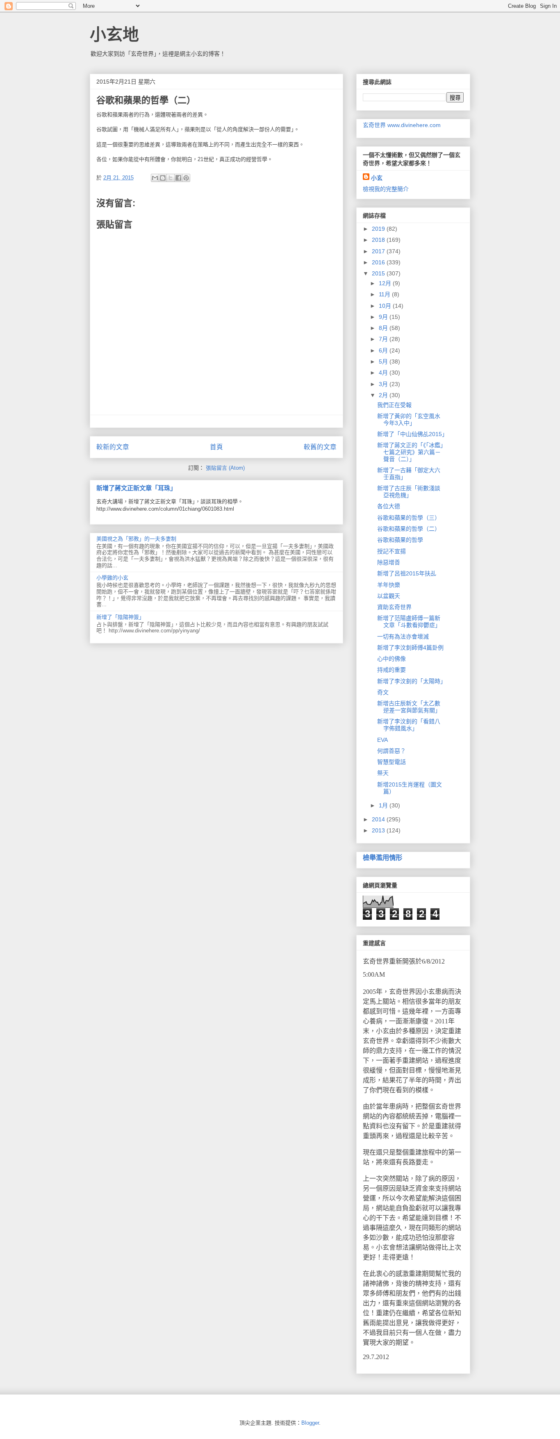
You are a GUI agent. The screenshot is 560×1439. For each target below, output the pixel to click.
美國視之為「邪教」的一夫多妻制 (136, 539)
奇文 (383, 692)
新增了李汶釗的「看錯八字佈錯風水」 (408, 725)
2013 (379, 830)
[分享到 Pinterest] (186, 178)
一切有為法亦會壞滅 (403, 636)
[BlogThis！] (163, 178)
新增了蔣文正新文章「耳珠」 (136, 487)
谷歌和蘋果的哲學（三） (408, 517)
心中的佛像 (391, 658)
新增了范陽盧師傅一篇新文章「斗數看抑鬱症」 (409, 621)
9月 (384, 317)
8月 (384, 328)
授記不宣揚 (391, 551)
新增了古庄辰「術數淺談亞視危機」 (408, 491)
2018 (379, 239)
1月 (384, 805)
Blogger (310, 1423)
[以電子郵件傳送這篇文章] (155, 178)
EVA (382, 740)
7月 (384, 339)
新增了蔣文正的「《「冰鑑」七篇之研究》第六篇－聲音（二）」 (410, 452)
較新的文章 (112, 446)
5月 (384, 361)
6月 (384, 350)
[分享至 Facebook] (178, 178)
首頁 (216, 446)
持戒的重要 (391, 669)
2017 (379, 251)
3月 (384, 384)
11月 (385, 294)
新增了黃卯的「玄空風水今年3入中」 (408, 419)
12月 (386, 283)
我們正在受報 (394, 405)
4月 (384, 372)
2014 (379, 819)
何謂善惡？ (391, 751)
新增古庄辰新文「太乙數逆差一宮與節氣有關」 (409, 707)
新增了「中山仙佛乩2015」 (412, 434)
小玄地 (114, 34)
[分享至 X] (170, 178)
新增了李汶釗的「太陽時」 (411, 681)
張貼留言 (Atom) (225, 468)
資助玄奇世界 (394, 607)
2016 (379, 262)
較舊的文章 (320, 446)
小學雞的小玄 (112, 578)
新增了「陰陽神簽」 (120, 617)
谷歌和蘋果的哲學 (400, 539)
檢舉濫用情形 (382, 857)
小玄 (376, 178)
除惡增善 (388, 562)
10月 (386, 305)
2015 (379, 273)
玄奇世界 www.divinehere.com (402, 125)
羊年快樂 (388, 585)
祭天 (383, 773)
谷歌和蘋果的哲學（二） (408, 528)
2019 (379, 228)
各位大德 (388, 506)
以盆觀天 (388, 596)
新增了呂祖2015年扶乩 (406, 573)
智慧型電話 (391, 762)
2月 (384, 395)
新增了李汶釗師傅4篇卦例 (410, 647)
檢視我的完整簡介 (386, 189)
